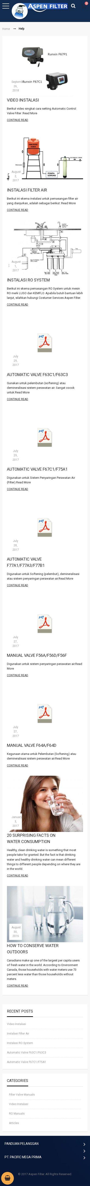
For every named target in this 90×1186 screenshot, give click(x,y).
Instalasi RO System (28, 279)
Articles (14, 1123)
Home (6, 29)
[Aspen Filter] (40, 11)
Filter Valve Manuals (22, 1094)
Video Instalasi (23, 99)
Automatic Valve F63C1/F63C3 (37, 374)
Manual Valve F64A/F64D (31, 745)
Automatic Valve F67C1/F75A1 (37, 469)
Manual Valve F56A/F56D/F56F (37, 655)
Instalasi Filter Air (27, 189)
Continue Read (17, 120)
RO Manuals (17, 1113)
